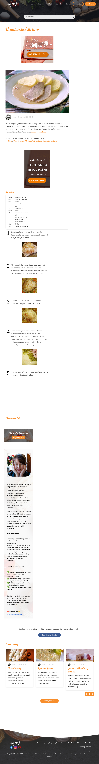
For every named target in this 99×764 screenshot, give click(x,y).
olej (16, 206)
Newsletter (71, 743)
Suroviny (59, 4)
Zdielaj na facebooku (49, 635)
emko (15, 117)
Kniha (68, 4)
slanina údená (19, 204)
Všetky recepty (49, 701)
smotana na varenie (21, 213)
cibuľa (17, 202)
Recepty (41, 4)
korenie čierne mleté (21, 217)
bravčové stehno (20, 197)
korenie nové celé (20, 222)
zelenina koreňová (21, 199)
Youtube (19, 747)
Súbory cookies (85, 747)
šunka (17, 224)
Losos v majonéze (45, 668)
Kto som (80, 743)
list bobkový (19, 219)
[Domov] (12, 4)
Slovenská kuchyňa (50, 141)
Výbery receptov (53, 743)
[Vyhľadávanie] (72, 17)
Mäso (10, 141)
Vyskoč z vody (14, 668)
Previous (87, 694)
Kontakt (88, 743)
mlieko (17, 210)
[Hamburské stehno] (37, 73)
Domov (31, 4)
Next (92, 694)
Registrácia (78, 4)
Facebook (11, 747)
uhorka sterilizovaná (21, 226)
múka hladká (19, 208)
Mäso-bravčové (19, 141)
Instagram (15, 747)
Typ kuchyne (37, 141)
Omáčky (28, 141)
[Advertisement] (37, 399)
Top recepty (41, 743)
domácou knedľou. (38, 132)
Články (50, 4)
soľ (16, 215)
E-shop (63, 743)
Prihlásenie (90, 4)
